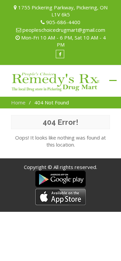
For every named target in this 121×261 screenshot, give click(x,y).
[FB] (60, 54)
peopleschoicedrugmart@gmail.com (64, 29)
